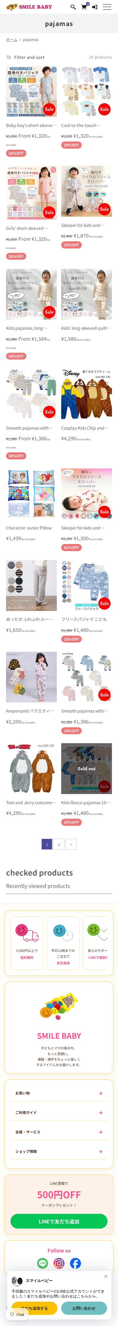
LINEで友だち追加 (59, 1221)
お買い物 (22, 1093)
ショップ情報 (26, 1151)
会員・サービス (27, 1131)
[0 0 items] (83, 6)
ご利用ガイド (26, 1112)
